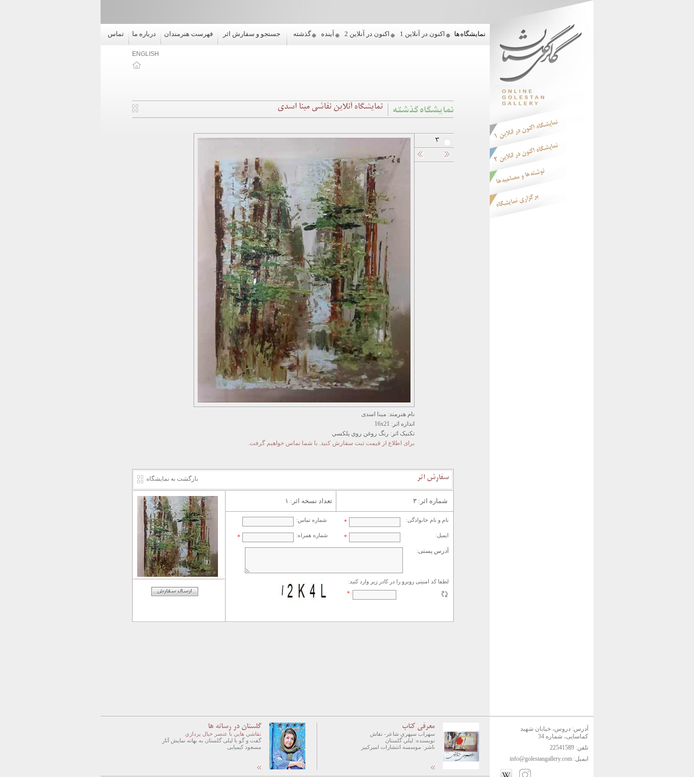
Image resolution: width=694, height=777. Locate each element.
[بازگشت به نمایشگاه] (135, 110)
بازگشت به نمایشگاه (172, 478)
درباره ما (144, 34)
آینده (327, 34)
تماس (116, 34)
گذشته (302, 34)
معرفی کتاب (418, 727)
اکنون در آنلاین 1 (422, 34)
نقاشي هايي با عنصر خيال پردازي (223, 734)
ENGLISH (145, 53)
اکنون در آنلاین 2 (367, 34)
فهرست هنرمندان (188, 34)
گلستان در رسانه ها (234, 727)
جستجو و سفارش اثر (251, 34)
